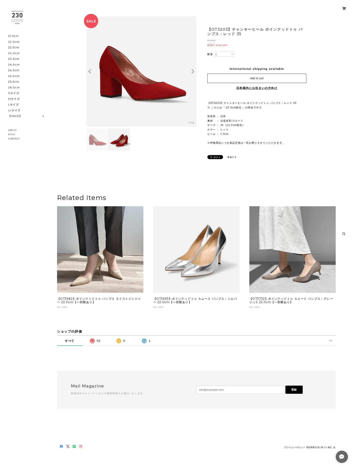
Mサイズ (14, 99)
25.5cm (13, 81)
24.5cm (14, 70)
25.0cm (14, 76)
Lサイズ (13, 104)
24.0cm (14, 64)
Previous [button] (90, 71)
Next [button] (192, 71)
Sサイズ (13, 93)
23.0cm (14, 53)
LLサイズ (14, 110)
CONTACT (14, 138)
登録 (294, 389)
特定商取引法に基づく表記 (319, 447)
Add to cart (257, 78)
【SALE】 (15, 116)
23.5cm (14, 59)
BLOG (11, 134)
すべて (70, 340)
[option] (141, 71)
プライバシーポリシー (294, 447)
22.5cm (13, 47)
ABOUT (12, 130)
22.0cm (14, 41)
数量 (210, 54)
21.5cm (13, 36)
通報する (232, 157)
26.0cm (14, 87)
